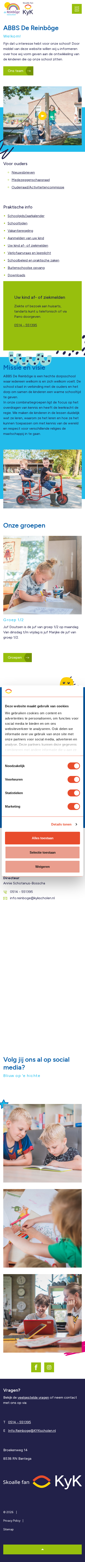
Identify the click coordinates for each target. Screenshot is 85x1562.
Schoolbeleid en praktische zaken (33, 260)
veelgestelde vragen (33, 1397)
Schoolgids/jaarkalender (26, 216)
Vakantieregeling (20, 231)
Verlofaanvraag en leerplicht (29, 253)
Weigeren (42, 866)
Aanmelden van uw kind (26, 238)
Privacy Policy (11, 1520)
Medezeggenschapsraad (31, 180)
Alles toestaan (42, 838)
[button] (42, 115)
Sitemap (8, 1529)
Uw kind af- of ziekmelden (28, 245)
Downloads (16, 275)
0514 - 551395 (25, 325)
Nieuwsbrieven (23, 172)
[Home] (42, 1482)
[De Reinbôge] (12, 9)
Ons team (15, 71)
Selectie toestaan (43, 852)
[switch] (74, 779)
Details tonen (61, 824)
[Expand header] (78, 8)
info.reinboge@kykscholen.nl (32, 898)
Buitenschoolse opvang (26, 268)
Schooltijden (17, 223)
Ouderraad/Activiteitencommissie (38, 187)
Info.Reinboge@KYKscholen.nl (32, 1431)
